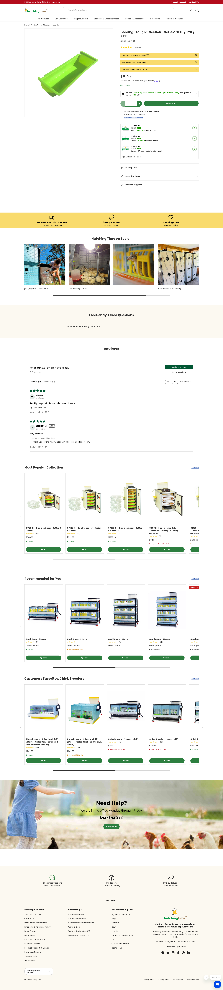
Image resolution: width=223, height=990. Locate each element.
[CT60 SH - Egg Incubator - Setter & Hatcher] (44, 498)
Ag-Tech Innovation (121, 914)
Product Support (178, 2)
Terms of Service (192, 980)
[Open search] (168, 382)
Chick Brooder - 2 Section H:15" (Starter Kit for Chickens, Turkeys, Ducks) (84, 742)
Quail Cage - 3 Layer (118, 639)
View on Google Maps (175, 946)
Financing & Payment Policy (37, 927)
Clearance (29, 918)
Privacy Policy (149, 980)
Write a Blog (74, 927)
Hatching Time (35, 980)
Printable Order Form (34, 939)
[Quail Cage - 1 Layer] (44, 609)
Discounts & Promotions (35, 922)
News (114, 927)
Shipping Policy (31, 956)
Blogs (114, 918)
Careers (115, 922)
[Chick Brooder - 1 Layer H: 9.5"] (126, 710)
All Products (43, 18)
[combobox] (118, 10)
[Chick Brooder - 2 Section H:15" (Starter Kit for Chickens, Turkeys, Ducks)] (85, 710)
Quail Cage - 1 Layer (36, 639)
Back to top (110, 900)
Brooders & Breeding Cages (106, 18)
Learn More (141, 62)
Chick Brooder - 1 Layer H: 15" (163, 739)
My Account (30, 935)
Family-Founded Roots (122, 935)
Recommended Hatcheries (81, 922)
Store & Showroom (120, 943)
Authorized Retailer (77, 918)
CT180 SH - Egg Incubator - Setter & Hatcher (125, 529)
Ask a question (179, 372)
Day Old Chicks (61, 18)
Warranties (29, 960)
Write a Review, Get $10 (79, 931)
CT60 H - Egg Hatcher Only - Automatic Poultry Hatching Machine (163, 531)
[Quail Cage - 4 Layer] (167, 609)
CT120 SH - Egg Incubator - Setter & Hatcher (84, 529)
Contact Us (193, 2)
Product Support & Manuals (37, 948)
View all (195, 467)
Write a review (179, 367)
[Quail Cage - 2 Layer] (85, 609)
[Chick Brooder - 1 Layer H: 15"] (167, 710)
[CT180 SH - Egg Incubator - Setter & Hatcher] (126, 498)
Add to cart (171, 103)
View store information (133, 118)
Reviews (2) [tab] (36, 382)
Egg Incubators (81, 18)
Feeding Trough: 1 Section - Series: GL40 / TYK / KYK (45, 25)
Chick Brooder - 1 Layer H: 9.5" (123, 739)
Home (26, 25)
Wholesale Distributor (78, 935)
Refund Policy (178, 980)
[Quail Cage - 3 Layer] (126, 609)
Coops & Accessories (134, 18)
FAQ (113, 939)
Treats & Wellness (174, 18)
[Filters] (175, 382)
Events (115, 931)
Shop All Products (32, 914)
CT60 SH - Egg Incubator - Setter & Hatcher (43, 529)
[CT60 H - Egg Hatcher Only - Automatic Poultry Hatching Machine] (167, 498)
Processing (155, 18)
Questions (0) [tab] (49, 382)
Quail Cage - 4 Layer (159, 639)
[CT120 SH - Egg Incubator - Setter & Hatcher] (85, 498)
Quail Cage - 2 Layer (77, 639)
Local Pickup (30, 931)
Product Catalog (32, 943)
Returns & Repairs (32, 952)
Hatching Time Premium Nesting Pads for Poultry (156, 93)
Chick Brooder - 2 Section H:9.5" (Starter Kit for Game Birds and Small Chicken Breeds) (42, 742)
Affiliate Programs (76, 914)
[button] (197, 10)
